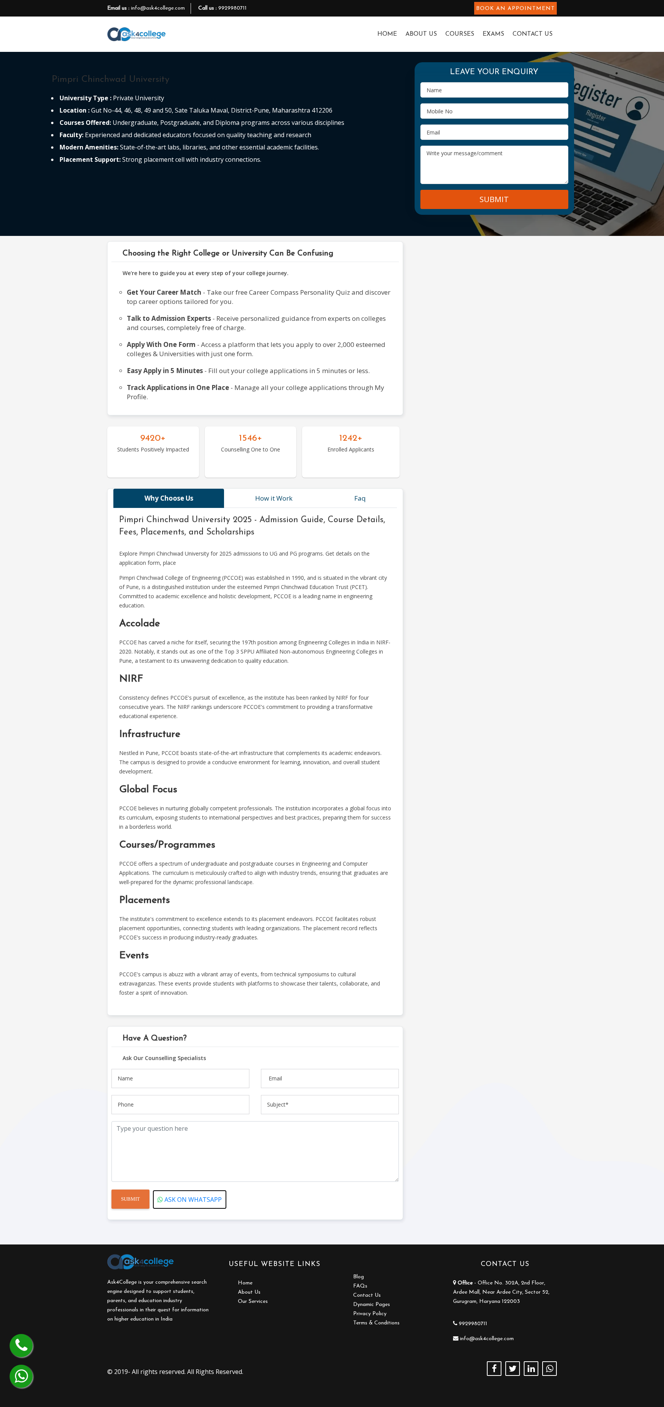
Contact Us (533, 34)
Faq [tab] (360, 498)
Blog (358, 1277)
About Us (421, 34)
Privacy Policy (370, 1314)
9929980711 (232, 8)
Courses (459, 34)
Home (387, 34)
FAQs (360, 1286)
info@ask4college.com (158, 8)
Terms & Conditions (376, 1323)
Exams (493, 34)
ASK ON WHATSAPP (192, 1199)
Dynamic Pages (371, 1304)
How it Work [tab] (273, 498)
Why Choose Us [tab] (168, 498)
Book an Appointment (515, 9)
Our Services (253, 1301)
